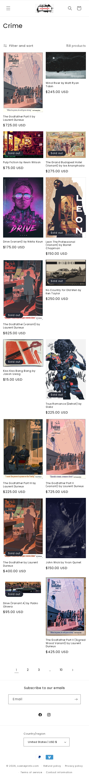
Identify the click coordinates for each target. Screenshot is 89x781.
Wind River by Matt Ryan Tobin (62, 84)
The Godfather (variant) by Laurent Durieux (21, 326)
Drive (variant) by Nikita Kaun (23, 241)
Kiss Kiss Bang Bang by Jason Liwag (19, 372)
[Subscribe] (76, 699)
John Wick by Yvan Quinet (63, 562)
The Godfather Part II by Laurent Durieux (19, 118)
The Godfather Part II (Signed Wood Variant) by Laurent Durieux (65, 643)
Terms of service (31, 772)
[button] (8, 8)
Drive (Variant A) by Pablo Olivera (20, 605)
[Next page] (72, 670)
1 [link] (16, 670)
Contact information (59, 772)
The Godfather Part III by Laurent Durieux (19, 485)
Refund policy (52, 766)
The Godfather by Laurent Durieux (20, 564)
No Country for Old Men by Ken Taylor (63, 291)
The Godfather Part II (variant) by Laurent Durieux (65, 485)
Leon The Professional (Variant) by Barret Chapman (60, 245)
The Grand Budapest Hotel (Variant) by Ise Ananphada (65, 164)
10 (61, 670)
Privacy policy (74, 766)
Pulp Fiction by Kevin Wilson (22, 162)
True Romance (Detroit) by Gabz (64, 405)
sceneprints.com (28, 766)
